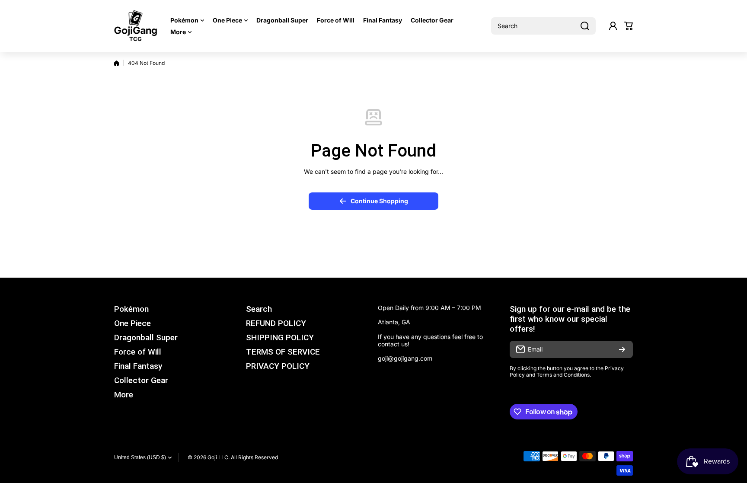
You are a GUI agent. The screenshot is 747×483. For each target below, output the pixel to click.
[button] (628, 26)
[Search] (585, 26)
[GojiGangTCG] (135, 26)
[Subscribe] (622, 349)
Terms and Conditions (563, 374)
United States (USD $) (140, 457)
